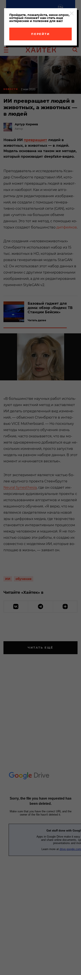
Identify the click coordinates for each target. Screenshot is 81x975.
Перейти (40, 34)
